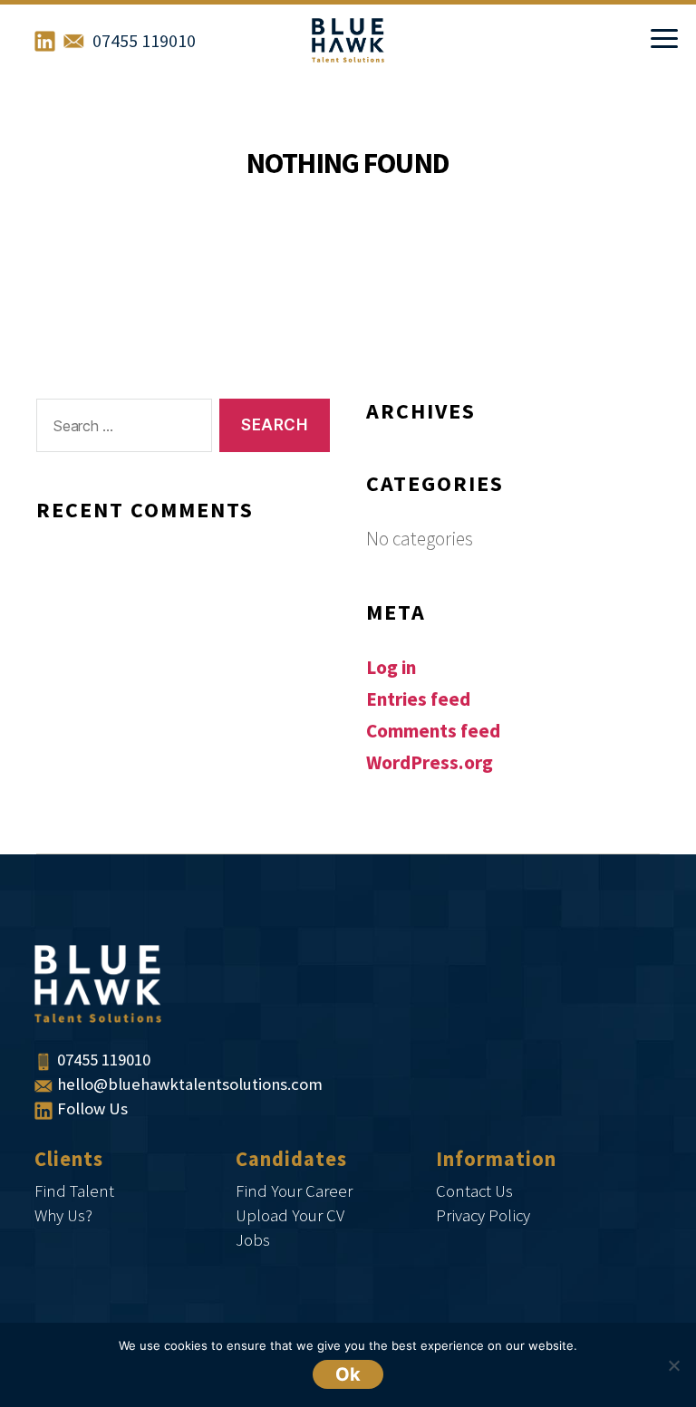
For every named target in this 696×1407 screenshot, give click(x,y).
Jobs (253, 1240)
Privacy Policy (483, 1216)
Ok (348, 1374)
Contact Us (474, 1191)
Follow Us (92, 1109)
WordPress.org (429, 763)
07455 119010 (144, 42)
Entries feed (418, 700)
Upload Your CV (290, 1216)
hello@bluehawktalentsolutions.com (190, 1085)
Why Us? (63, 1216)
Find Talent (74, 1191)
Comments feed (433, 731)
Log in (391, 668)
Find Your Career (294, 1191)
